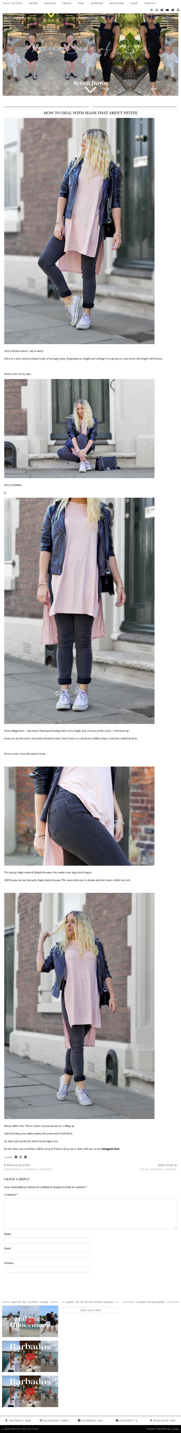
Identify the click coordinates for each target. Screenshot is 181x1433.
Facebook (92, 1420)
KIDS (81, 3)
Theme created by (162, 1429)
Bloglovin (164, 1420)
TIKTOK (33, 3)
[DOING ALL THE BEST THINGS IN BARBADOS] (30, 1356)
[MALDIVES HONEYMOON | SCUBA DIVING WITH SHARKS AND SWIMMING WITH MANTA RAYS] (30, 1321)
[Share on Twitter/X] (21, 1157)
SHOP (134, 3)
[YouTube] (167, 10)
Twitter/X (19, 1420)
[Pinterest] (162, 10)
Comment (11, 1194)
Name (7, 1234)
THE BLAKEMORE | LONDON (158, 1167)
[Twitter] (151, 10)
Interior (97, 3)
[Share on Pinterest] (25, 1157)
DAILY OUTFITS (12, 3)
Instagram (55, 1420)
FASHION (50, 3)
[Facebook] (173, 10)
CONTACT (150, 3)
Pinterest (128, 1420)
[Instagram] (157, 10)
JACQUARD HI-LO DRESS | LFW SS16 (28, 1167)
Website (9, 1263)
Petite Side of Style (25, 1429)
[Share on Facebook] (16, 1157)
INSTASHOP (116, 3)
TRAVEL (67, 3)
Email (7, 1248)
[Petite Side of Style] (90, 50)
